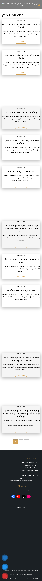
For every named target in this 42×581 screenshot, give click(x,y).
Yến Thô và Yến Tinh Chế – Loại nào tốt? (21, 261)
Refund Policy (35, 579)
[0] (38, 6)
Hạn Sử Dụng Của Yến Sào (21, 171)
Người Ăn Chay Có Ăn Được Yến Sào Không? (21, 142)
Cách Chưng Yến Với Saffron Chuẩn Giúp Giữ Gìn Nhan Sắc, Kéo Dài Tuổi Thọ (21, 228)
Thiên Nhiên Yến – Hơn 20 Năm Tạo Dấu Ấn (21, 56)
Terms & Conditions (15, 579)
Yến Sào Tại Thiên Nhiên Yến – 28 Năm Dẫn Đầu (21, 25)
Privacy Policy (26, 579)
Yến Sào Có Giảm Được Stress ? (21, 290)
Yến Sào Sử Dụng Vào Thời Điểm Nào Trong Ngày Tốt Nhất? (21, 359)
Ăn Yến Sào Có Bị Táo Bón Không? (21, 112)
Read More (21, 42)
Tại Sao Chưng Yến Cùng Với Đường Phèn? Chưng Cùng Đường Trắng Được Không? (21, 413)
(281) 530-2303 (30, 467)
